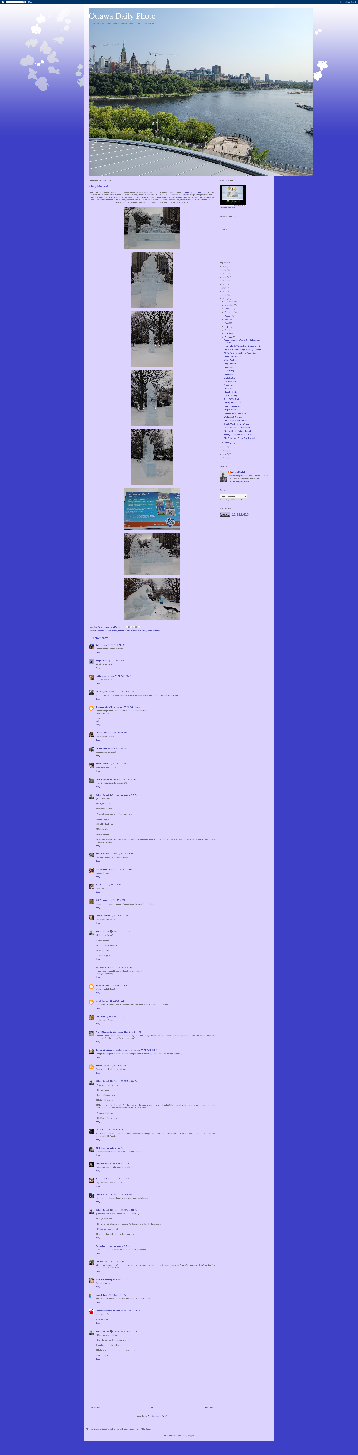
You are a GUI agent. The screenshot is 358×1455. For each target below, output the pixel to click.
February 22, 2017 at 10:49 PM (112, 1261)
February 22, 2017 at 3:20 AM (112, 645)
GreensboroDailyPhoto (105, 707)
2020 (224, 288)
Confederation (229, 378)
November (229, 305)
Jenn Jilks (100, 1279)
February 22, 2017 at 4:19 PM (111, 1148)
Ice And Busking (230, 396)
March (227, 333)
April (227, 330)
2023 (224, 277)
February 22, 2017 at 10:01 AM (112, 900)
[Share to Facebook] (135, 627)
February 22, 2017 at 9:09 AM (115, 885)
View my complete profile (238, 482)
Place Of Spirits (230, 392)
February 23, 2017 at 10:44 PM (113, 1295)
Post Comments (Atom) (157, 1416)
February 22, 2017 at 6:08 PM (122, 1194)
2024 (224, 274)
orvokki (99, 733)
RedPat (99, 1066)
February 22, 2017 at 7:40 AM (125, 795)
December (229, 302)
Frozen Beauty (230, 381)
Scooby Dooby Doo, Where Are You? (239, 435)
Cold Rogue (228, 374)
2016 (224, 447)
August (228, 316)
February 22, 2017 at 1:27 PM (113, 1016)
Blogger (191, 1436)
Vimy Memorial (230, 364)
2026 (224, 267)
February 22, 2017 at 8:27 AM (120, 869)
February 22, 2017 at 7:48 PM (118, 1246)
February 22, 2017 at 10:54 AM (115, 916)
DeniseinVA (100, 1179)
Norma (98, 985)
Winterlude (142, 631)
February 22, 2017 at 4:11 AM (115, 661)
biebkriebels (101, 676)
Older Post (208, 1408)
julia (97, 1130)
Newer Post (95, 1408)
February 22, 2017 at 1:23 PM (114, 1001)
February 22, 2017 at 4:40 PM (117, 1163)
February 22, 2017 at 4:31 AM (122, 691)
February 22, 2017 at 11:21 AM (125, 931)
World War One (153, 631)
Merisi (98, 764)
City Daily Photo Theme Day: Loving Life (240, 438)
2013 (224, 458)
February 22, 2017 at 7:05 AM (125, 779)
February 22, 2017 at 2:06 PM (145, 1050)
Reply (98, 652)
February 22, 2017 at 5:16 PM (118, 1179)
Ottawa (121, 631)
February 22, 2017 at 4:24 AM (119, 676)
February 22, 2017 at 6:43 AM (114, 764)
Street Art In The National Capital (237, 431)
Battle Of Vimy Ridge (193, 192)
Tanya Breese (101, 869)
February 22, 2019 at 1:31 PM (125, 1331)
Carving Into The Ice (232, 403)
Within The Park (230, 360)
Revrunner (100, 1163)
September (229, 312)
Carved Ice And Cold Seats (235, 413)
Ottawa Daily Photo (122, 15)
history (114, 631)
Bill (97, 1148)
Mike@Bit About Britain (106, 1032)
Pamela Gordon (102, 1194)
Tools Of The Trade (232, 399)
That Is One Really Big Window (236, 424)
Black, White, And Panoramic (236, 420)
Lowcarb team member (105, 1311)
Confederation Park (103, 631)
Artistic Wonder (230, 389)
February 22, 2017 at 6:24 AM (115, 733)
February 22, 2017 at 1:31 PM (129, 1032)
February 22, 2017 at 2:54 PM (115, 1066)
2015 (224, 451)
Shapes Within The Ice (233, 410)
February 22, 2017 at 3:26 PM (125, 1081)
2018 (224, 295)
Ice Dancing (229, 371)
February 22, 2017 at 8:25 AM (121, 854)
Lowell (98, 1001)
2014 (224, 454)
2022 (224, 281)
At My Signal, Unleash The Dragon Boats (240, 353)
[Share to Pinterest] (138, 627)
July (227, 319)
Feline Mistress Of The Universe (237, 428)
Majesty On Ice (230, 385)
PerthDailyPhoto (103, 691)
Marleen (99, 748)
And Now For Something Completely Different (242, 349)
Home (152, 1408)
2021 (224, 284)
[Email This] (127, 627)
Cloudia (99, 885)
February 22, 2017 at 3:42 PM (112, 1130)
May (227, 326)
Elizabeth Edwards (104, 779)
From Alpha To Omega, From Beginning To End (243, 346)
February (228, 337)
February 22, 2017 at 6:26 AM (115, 748)
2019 (224, 291)
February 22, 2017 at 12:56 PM (114, 985)
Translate (239, 500)
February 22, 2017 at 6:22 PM (125, 1210)
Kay (97, 1261)
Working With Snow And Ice (235, 417)
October (228, 309)
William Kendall (102, 795)
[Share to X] (133, 627)
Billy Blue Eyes (102, 854)
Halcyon (99, 661)
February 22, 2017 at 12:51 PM (119, 967)
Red (97, 900)
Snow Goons (229, 367)
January (228, 443)
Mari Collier (101, 1246)
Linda (98, 1016)
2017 (224, 298)
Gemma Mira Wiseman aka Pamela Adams (114, 1050)
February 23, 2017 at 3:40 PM (117, 1279)
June (227, 323)
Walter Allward (131, 631)
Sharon (99, 916)
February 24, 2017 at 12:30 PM (128, 1311)
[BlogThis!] (130, 627)
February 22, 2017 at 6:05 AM (128, 707)
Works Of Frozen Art (232, 357)
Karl (97, 645)
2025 (224, 270)
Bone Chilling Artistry (232, 406)
